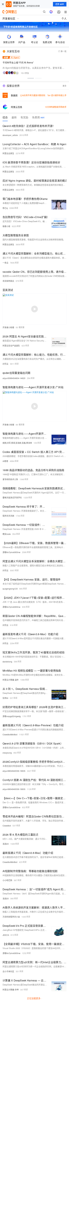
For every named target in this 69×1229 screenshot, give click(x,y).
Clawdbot (7, 825)
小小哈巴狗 (7, 880)
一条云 (5, 262)
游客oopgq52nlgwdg (12, 716)
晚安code (7, 534)
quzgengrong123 (10, 588)
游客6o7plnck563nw (11, 552)
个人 (64, 18)
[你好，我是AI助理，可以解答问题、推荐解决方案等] (51, 11)
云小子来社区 (8, 971)
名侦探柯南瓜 (8, 281)
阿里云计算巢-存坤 (11, 989)
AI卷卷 (5, 461)
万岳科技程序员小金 (11, 916)
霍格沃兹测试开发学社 (12, 497)
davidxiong (7, 661)
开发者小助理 (8, 327)
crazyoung (7, 752)
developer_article (10, 135)
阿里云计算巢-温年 (11, 679)
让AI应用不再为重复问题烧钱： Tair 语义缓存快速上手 (43, 95)
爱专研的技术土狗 (10, 479)
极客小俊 (6, 226)
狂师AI (5, 698)
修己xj (5, 208)
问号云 (5, 363)
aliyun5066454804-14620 (14, 378)
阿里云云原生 (8, 153)
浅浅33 (6, 843)
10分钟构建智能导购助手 (55, 106)
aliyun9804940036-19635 (14, 770)
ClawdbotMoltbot (10, 734)
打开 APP (60, 4)
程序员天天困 (8, 515)
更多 (64, 85)
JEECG (6, 935)
